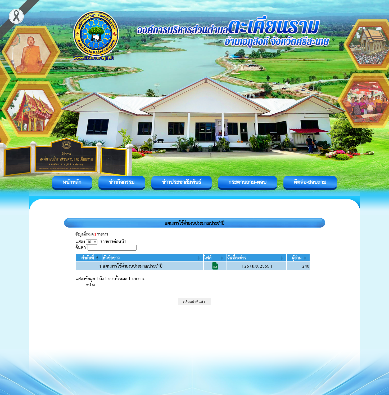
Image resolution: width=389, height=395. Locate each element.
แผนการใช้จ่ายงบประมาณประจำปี (132, 266)
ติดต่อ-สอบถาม (310, 181)
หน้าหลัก (72, 181)
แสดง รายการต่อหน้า (100, 241)
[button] (88, 257)
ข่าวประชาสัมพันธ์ (181, 181)
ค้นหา (80, 247)
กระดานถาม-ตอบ (247, 181)
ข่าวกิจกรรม (121, 181)
